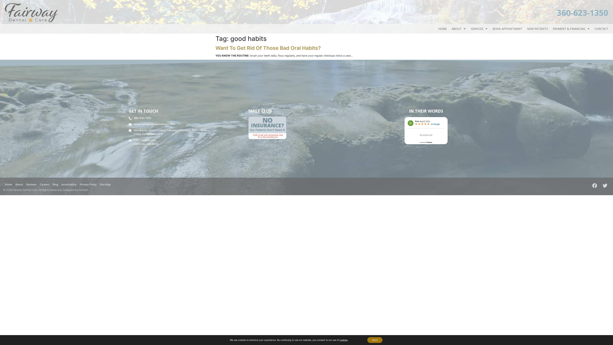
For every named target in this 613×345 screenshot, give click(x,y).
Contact (601, 29)
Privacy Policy (88, 184)
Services (477, 29)
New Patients (537, 29)
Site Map (105, 184)
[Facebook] (594, 185)
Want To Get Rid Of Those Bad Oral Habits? (268, 48)
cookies (344, 340)
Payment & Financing (569, 29)
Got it (375, 340)
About (457, 29)
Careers (44, 184)
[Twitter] (605, 185)
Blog (55, 184)
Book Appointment (507, 29)
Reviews (31, 184)
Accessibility (69, 184)
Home (442, 29)
